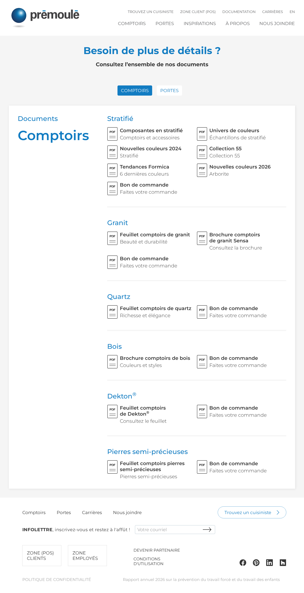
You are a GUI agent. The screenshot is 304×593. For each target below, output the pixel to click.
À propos (238, 23)
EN (292, 12)
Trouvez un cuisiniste (151, 12)
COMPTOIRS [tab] (135, 90)
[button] (132, 23)
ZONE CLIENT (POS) (198, 12)
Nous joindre (277, 23)
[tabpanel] (152, 297)
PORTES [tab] (169, 90)
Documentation (239, 12)
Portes (164, 23)
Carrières (272, 12)
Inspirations (200, 23)
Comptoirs (132, 23)
